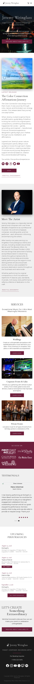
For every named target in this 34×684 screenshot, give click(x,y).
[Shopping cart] (28, 3)
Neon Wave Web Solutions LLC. (21, 681)
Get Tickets (7, 566)
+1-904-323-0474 (17, 660)
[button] (31, 3)
